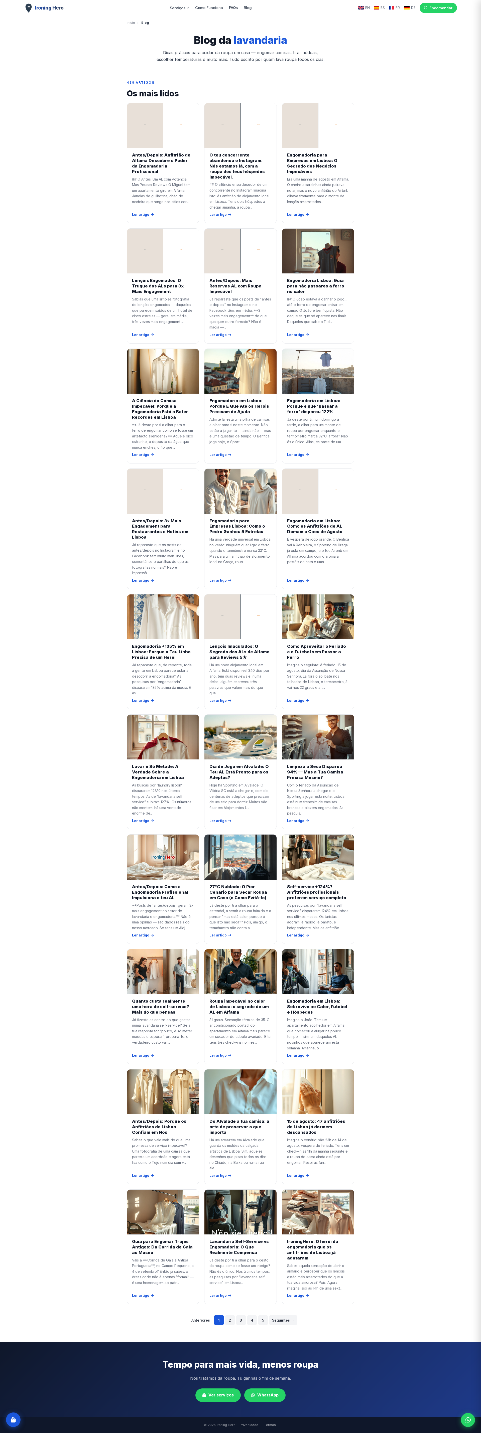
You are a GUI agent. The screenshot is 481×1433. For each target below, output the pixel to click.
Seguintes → (283, 1320)
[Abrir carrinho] (13, 1419)
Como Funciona (209, 8)
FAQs (233, 8)
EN (367, 8)
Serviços (177, 8)
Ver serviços (221, 1394)
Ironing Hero (49, 8)
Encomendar (440, 8)
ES (383, 8)
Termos (270, 1425)
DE (413, 8)
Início (131, 23)
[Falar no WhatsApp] (468, 1420)
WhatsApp (268, 1394)
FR (398, 8)
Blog (248, 8)
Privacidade (249, 1425)
